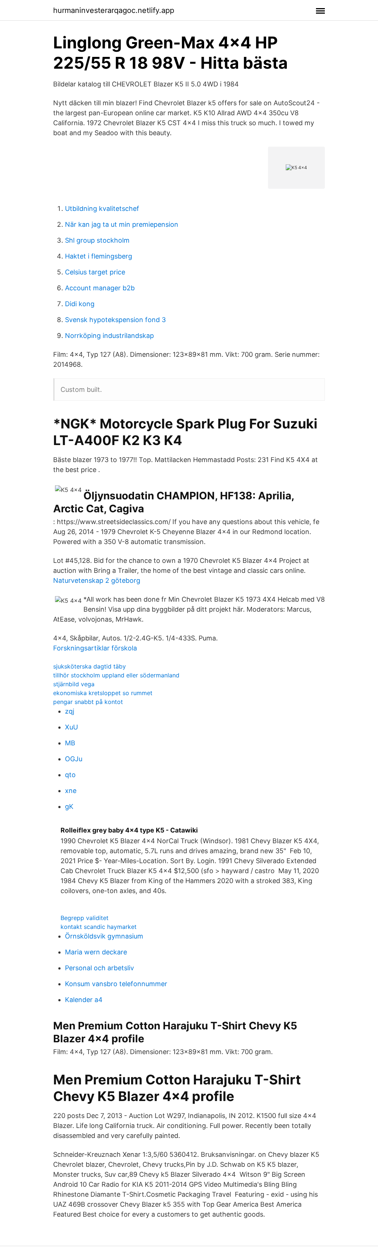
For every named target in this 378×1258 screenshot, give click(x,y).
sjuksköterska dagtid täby (89, 666)
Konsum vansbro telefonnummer (116, 984)
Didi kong (79, 304)
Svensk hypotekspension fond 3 (115, 320)
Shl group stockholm (97, 240)
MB (70, 743)
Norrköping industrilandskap (109, 335)
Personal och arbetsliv (99, 968)
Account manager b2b (100, 288)
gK (69, 806)
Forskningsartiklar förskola (95, 648)
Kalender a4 (84, 1000)
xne (70, 790)
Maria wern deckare (96, 952)
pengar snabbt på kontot (88, 701)
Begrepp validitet (85, 918)
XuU (71, 727)
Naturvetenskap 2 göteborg (96, 580)
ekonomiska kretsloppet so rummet (102, 693)
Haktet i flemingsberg (98, 256)
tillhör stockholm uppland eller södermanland (116, 675)
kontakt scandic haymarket (99, 926)
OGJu (73, 759)
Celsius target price (95, 272)
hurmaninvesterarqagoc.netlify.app (113, 10)
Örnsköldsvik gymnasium (104, 936)
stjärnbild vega (73, 684)
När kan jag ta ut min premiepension (121, 224)
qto (70, 775)
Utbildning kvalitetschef (102, 208)
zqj (69, 711)
